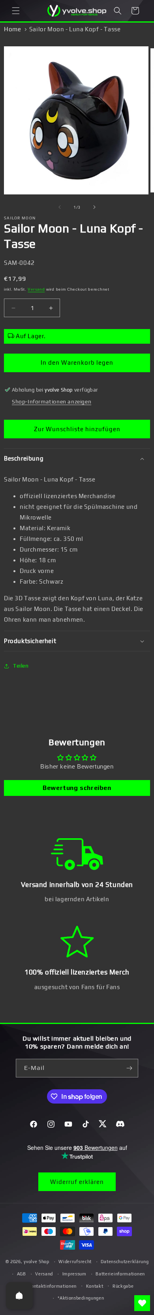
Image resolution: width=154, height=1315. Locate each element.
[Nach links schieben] (59, 207)
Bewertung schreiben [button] (77, 788)
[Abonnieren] (129, 1068)
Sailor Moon (20, 218)
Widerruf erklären (77, 1181)
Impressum (74, 1273)
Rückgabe (123, 1286)
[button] (15, 10)
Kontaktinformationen (52, 1286)
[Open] (19, 1295)
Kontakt (94, 1286)
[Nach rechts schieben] (94, 207)
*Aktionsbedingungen (81, 1298)
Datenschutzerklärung (124, 1261)
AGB (21, 1273)
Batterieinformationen (120, 1273)
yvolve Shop (36, 1261)
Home (12, 29)
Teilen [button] (21, 665)
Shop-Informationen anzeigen (51, 401)
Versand (36, 289)
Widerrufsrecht (75, 1261)
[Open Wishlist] (142, 1303)
